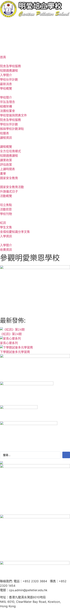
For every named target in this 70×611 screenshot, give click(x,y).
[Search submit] (66, 455)
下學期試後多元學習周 (15, 352)
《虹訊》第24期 (11, 334)
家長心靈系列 (9, 343)
